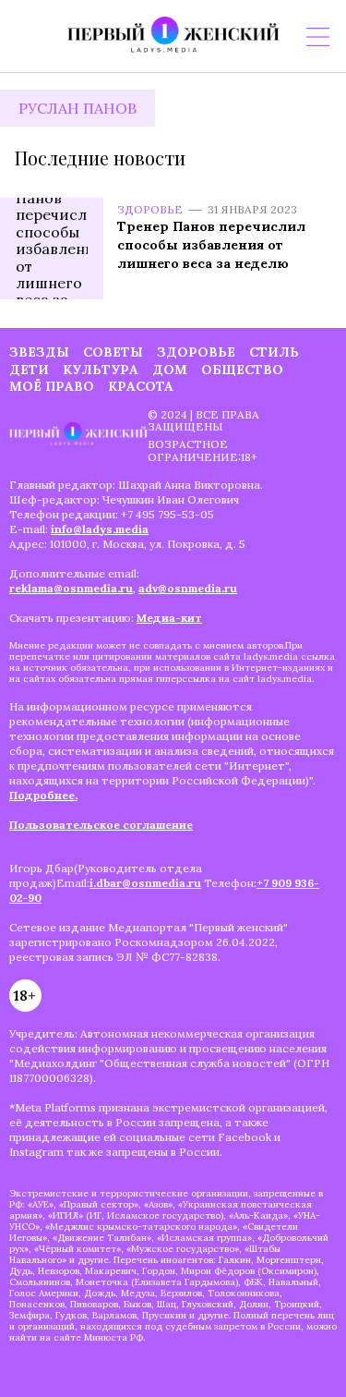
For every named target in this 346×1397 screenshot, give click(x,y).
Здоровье (150, 209)
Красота (140, 386)
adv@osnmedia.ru (187, 588)
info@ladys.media (100, 529)
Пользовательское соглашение (101, 825)
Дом (169, 369)
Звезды (39, 352)
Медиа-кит (169, 618)
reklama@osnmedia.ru (71, 588)
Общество (242, 369)
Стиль (274, 352)
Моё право (51, 386)
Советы (113, 352)
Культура (100, 369)
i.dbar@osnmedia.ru (145, 883)
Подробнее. (43, 795)
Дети (29, 369)
